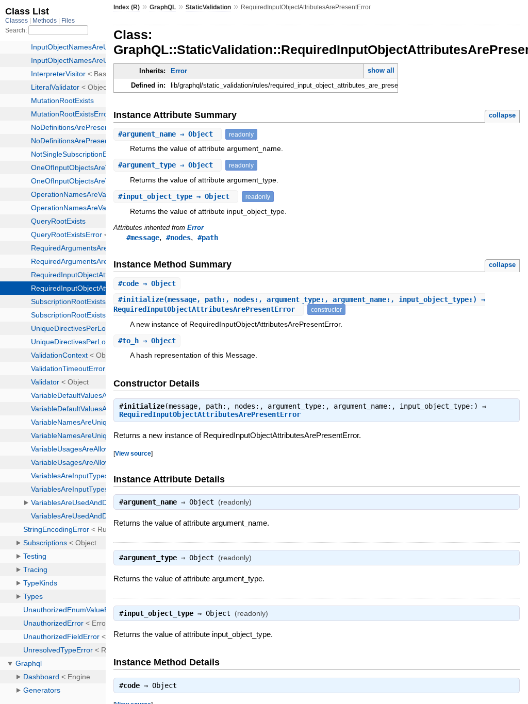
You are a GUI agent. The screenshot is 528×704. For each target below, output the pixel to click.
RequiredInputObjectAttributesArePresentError (210, 414)
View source (133, 453)
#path (207, 237)
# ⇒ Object (167, 134)
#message (142, 237)
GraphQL (163, 7)
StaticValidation (208, 7)
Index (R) (126, 7)
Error (179, 71)
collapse (502, 115)
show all (381, 70)
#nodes (178, 237)
